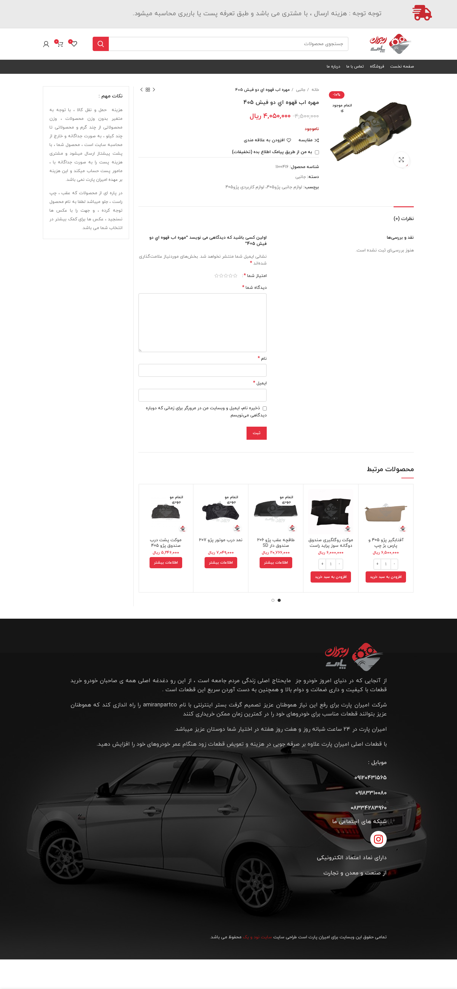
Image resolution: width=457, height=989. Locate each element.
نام (262, 358)
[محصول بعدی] (141, 90)
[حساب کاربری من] (46, 44)
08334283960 (369, 808)
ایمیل (260, 383)
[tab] (404, 215)
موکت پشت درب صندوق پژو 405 (166, 543)
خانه (314, 90)
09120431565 (370, 778)
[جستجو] (101, 44)
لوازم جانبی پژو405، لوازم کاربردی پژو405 (263, 187)
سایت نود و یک (257, 937)
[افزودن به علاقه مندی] (368, 527)
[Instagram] (378, 839)
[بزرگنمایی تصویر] (401, 159)
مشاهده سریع (368, 513)
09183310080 (371, 793)
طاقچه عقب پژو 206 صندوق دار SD (276, 543)
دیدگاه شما (254, 287)
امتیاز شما (255, 275)
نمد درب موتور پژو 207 (220, 540)
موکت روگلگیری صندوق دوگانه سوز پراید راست (330, 543)
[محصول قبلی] (154, 90)
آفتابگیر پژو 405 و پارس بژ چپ (386, 543)
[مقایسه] (368, 499)
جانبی (300, 90)
